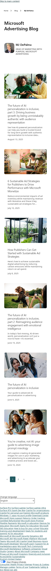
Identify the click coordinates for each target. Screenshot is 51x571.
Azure (45, 541)
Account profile (24, 515)
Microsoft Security (20, 536)
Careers (10, 551)
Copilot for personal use (11, 513)
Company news (37, 551)
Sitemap (28, 564)
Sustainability (18, 556)
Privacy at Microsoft (9, 554)
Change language (8, 497)
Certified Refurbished (10, 520)
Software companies (31, 548)
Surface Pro (5, 508)
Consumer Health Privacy (12, 564)
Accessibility (6, 556)
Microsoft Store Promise (32, 520)
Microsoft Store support (11, 518)
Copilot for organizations (37, 510)
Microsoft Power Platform (25, 538)
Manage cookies (7, 567)
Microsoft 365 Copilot (17, 541)
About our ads (10, 569)
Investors (23, 554)
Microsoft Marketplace (10, 548)
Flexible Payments (8, 523)
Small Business (34, 541)
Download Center (40, 515)
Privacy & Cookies (41, 564)
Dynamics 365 (36, 536)
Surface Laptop (18, 508)
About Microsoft (22, 551)
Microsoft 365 (6, 538)
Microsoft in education (28, 523)
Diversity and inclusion (39, 554)
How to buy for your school (26, 528)
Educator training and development (24, 529)
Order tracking (38, 518)
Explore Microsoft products (36, 513)
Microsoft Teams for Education (24, 525)
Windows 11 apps (8, 515)
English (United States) (11, 559)
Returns (27, 518)
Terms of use (22, 567)
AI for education (15, 533)
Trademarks (34, 567)
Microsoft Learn (27, 543)
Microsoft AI (5, 536)
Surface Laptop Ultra (36, 508)
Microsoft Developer (9, 543)
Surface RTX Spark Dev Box (12, 510)
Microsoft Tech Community (30, 546)
